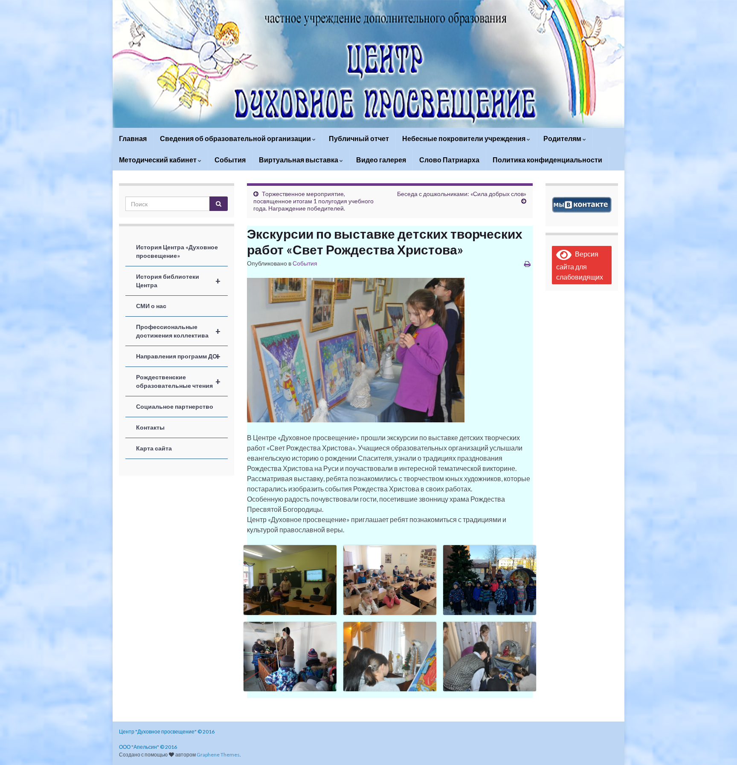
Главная (133, 138)
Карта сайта (154, 448)
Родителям (563, 138)
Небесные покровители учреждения (464, 138)
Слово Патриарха (449, 160)
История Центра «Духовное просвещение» (177, 251)
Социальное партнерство (174, 406)
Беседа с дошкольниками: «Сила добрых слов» (461, 193)
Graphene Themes (218, 754)
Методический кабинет (158, 160)
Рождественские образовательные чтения (178, 381)
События (230, 160)
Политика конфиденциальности (547, 160)
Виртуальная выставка (299, 160)
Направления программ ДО (178, 356)
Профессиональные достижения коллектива (178, 331)
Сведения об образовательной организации (236, 138)
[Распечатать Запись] (527, 264)
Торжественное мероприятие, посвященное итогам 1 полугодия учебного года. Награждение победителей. (313, 201)
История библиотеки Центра (178, 281)
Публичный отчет (359, 138)
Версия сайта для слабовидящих (579, 265)
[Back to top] (717, 745)
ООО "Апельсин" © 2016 (148, 747)
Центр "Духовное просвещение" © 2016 (167, 731)
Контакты (150, 427)
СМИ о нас (151, 305)
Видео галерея (381, 160)
